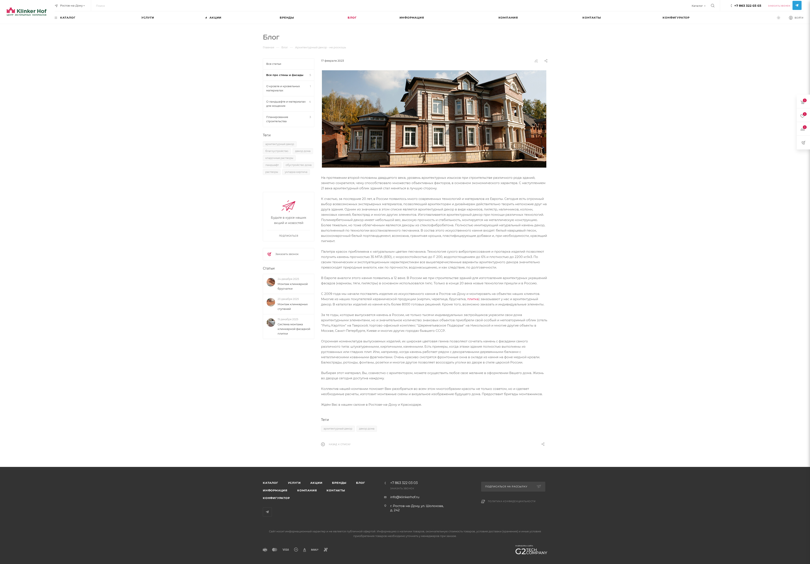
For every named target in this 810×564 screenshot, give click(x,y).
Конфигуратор (276, 498)
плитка (473, 299)
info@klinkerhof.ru (404, 497)
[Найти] (712, 5)
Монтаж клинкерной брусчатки (293, 286)
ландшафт (272, 165)
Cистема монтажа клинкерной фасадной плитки (294, 329)
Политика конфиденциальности (512, 501)
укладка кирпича (296, 172)
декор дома (366, 428)
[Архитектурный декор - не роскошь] (434, 119)
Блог (360, 482)
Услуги (294, 482)
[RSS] (536, 61)
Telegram (797, 5)
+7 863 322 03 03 (747, 6)
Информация (275, 490)
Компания (307, 490)
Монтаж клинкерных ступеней (293, 306)
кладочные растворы (279, 158)
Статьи (269, 268)
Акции (316, 482)
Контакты (336, 490)
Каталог (270, 482)
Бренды (339, 482)
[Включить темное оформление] (778, 17)
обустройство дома (299, 165)
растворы (271, 172)
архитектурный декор (338, 428)
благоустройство (276, 151)
